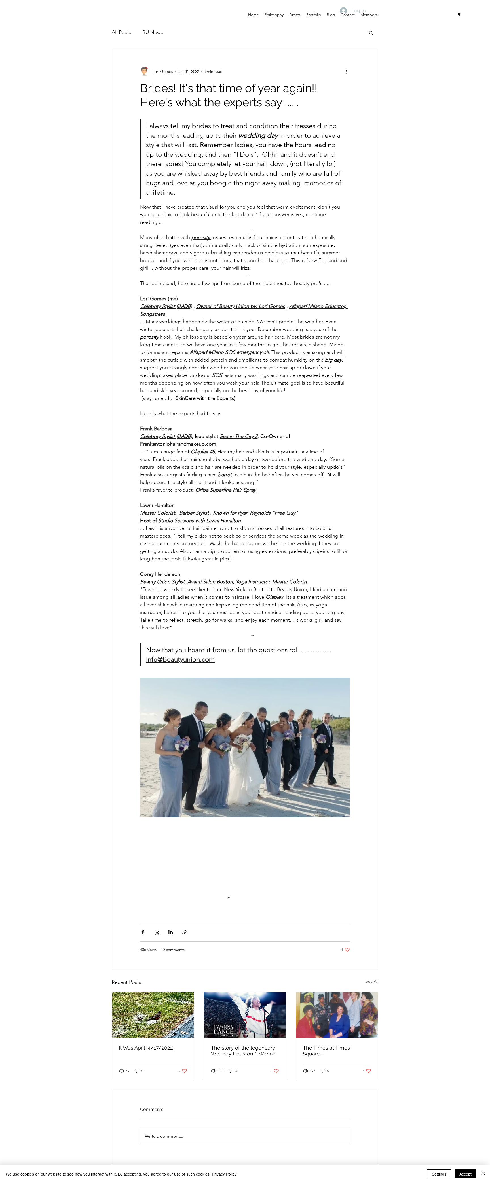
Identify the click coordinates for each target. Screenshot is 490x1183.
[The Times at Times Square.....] (337, 1015)
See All (372, 981)
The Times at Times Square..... (326, 1051)
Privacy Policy (224, 1174)
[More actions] (346, 71)
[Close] (483, 1173)
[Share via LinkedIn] (170, 932)
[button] (371, 32)
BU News (152, 32)
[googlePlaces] (459, 15)
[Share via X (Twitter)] (156, 932)
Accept (465, 1174)
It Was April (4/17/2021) (146, 1048)
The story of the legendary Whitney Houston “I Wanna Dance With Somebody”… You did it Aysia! (243, 1051)
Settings (439, 1174)
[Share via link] (184, 932)
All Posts (121, 32)
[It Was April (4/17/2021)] (153, 1015)
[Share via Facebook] (142, 932)
